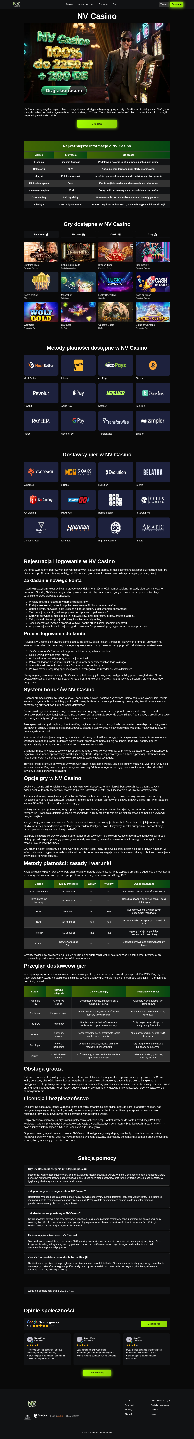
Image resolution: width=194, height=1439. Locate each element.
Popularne (39, 234)
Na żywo (76, 234)
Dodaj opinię (154, 1324)
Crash (113, 234)
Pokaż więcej (97, 1373)
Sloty (150, 234)
